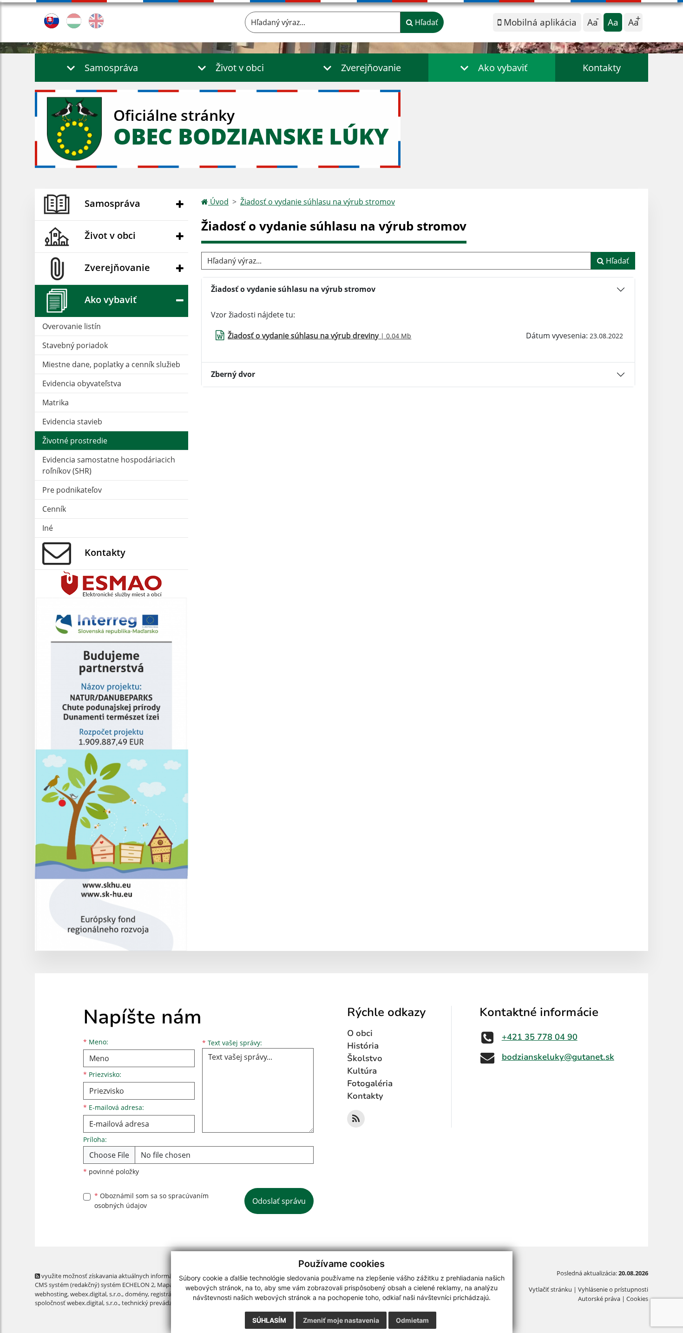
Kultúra (362, 1070)
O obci (360, 1033)
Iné (47, 528)
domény (136, 1294)
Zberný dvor (233, 374)
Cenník (54, 509)
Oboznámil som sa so (151, 1200)
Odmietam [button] (412, 1320)
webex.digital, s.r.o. (96, 1294)
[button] (100, 67)
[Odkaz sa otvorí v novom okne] (356, 1119)
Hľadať (425, 22)
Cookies (637, 1298)
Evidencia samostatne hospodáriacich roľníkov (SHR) (108, 465)
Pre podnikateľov (72, 490)
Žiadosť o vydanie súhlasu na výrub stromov (317, 202)
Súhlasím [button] (269, 1320)
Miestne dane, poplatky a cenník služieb (111, 364)
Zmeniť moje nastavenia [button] (341, 1320)
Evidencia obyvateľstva (81, 383)
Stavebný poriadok (75, 345)
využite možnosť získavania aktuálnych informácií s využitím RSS (129, 1276)
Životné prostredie (74, 441)
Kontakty (602, 67)
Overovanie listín (71, 326)
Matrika (55, 402)
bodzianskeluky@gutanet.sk (558, 1056)
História (363, 1045)
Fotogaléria (370, 1083)
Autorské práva (599, 1298)
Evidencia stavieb (72, 421)
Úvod (218, 202)
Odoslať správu (279, 1201)
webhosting (51, 1294)
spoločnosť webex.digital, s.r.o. (77, 1303)
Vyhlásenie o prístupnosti (613, 1289)
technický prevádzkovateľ (157, 1303)
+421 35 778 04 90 (540, 1037)
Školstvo (364, 1058)
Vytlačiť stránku (550, 1289)
